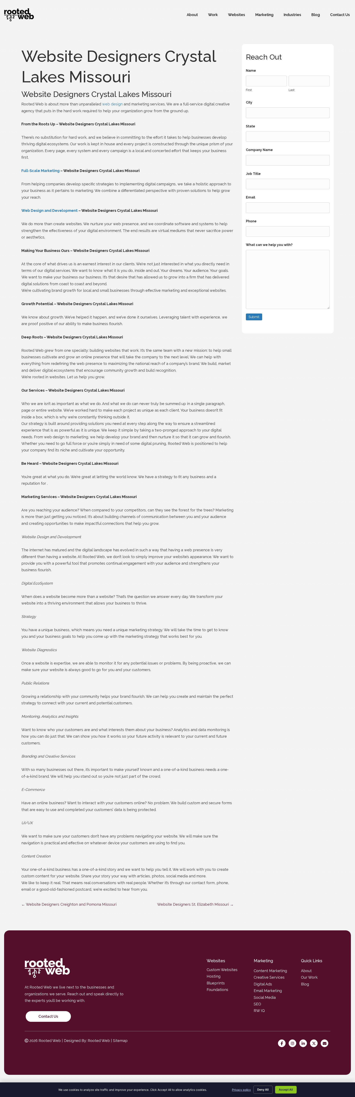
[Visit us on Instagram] (293, 1043)
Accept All (286, 1089)
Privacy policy (241, 1089)
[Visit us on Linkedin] (304, 1043)
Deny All (263, 1089)
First (249, 90)
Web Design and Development (49, 210)
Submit (254, 317)
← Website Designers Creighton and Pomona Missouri (68, 904)
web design (112, 104)
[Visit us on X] (315, 1043)
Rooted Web (99, 1040)
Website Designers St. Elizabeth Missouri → (195, 904)
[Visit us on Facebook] (283, 1043)
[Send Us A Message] (325, 1043)
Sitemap (120, 1040)
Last (291, 90)
